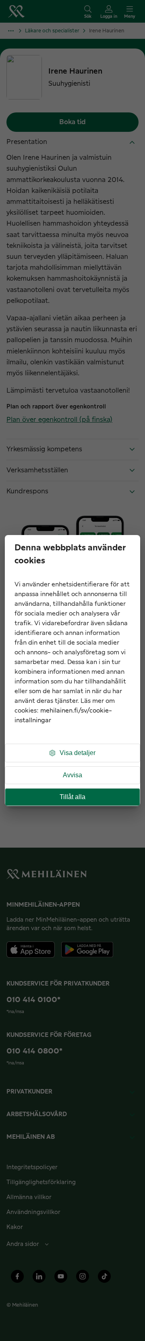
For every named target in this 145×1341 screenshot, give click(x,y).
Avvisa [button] (72, 775)
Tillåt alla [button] (72, 796)
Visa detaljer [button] (77, 752)
